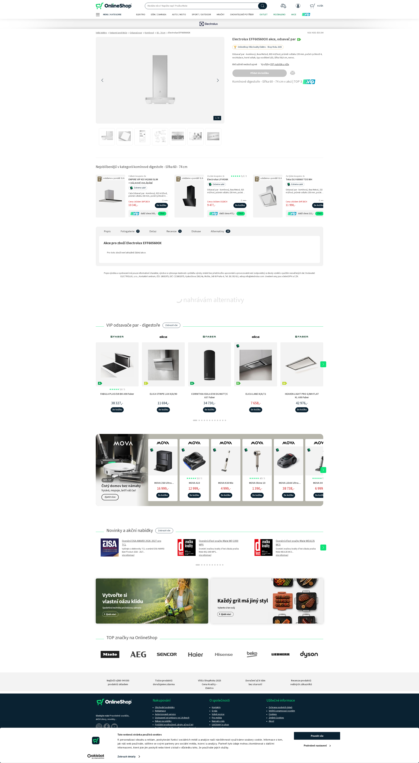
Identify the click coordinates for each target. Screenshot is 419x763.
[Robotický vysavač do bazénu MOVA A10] (194, 460)
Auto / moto (179, 14)
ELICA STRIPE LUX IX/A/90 (163, 394)
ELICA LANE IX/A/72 (256, 394)
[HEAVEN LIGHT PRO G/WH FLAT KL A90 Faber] (301, 364)
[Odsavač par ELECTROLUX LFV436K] (189, 196)
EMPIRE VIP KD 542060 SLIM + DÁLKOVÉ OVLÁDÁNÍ (143, 181)
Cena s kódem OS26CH (217, 201)
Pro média (217, 717)
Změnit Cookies (276, 717)
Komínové (149, 32)
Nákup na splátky (163, 721)
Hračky (220, 14)
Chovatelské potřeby (242, 14)
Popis (107, 231)
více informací (128, 555)
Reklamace (160, 711)
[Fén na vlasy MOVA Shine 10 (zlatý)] (257, 460)
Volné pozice (218, 714)
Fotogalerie (128, 231)
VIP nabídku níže (279, 64)
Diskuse (196, 231)
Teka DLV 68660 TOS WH (299, 179)
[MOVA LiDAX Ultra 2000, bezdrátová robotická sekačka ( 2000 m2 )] (288, 460)
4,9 (257, 478)
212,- (311, 213)
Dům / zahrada (158, 14)
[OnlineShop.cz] (114, 6)
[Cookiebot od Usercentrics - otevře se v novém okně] (96, 756)
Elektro (140, 14)
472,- (232, 213)
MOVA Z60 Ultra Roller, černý (163, 484)
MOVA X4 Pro (320, 483)
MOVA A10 (194, 483)
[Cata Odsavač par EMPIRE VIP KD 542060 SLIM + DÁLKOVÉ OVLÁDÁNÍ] (110, 196)
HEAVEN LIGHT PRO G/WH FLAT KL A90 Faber (302, 395)
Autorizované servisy (165, 714)
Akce (293, 14)
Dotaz (152, 231)
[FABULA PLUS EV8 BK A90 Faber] (117, 364)
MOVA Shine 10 (257, 483)
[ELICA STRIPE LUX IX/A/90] (163, 364)
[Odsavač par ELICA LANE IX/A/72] (255, 364)
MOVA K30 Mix (225, 483)
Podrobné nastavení (315, 745)
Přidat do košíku (259, 73)
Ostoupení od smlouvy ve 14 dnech (172, 717)
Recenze (171, 231)
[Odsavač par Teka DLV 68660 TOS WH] (267, 196)
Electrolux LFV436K (217, 179)
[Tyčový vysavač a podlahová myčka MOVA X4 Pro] (320, 460)
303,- (153, 213)
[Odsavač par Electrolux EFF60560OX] (107, 136)
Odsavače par (136, 32)
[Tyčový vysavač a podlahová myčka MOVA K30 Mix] (225, 460)
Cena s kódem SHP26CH (139, 201)
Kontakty (216, 707)
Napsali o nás (218, 721)
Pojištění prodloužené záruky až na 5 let (174, 724)
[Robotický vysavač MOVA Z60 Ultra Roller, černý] (162, 460)
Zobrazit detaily (127, 756)
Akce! (271, 721)
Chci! (162, 213)
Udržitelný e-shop (220, 724)
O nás (214, 711)
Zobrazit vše (171, 325)
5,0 (238, 176)
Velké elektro (101, 32)
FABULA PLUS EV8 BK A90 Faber (117, 394)
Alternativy (217, 231)
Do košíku (161, 205)
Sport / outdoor (201, 14)
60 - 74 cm (161, 32)
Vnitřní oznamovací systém (282, 711)
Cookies (273, 714)
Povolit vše (317, 735)
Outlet (264, 14)
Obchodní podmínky (165, 707)
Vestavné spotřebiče (118, 32)
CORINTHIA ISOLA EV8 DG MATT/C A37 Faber (209, 395)
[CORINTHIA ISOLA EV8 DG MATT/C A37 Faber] (209, 364)
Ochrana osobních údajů (280, 707)
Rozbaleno (279, 14)
